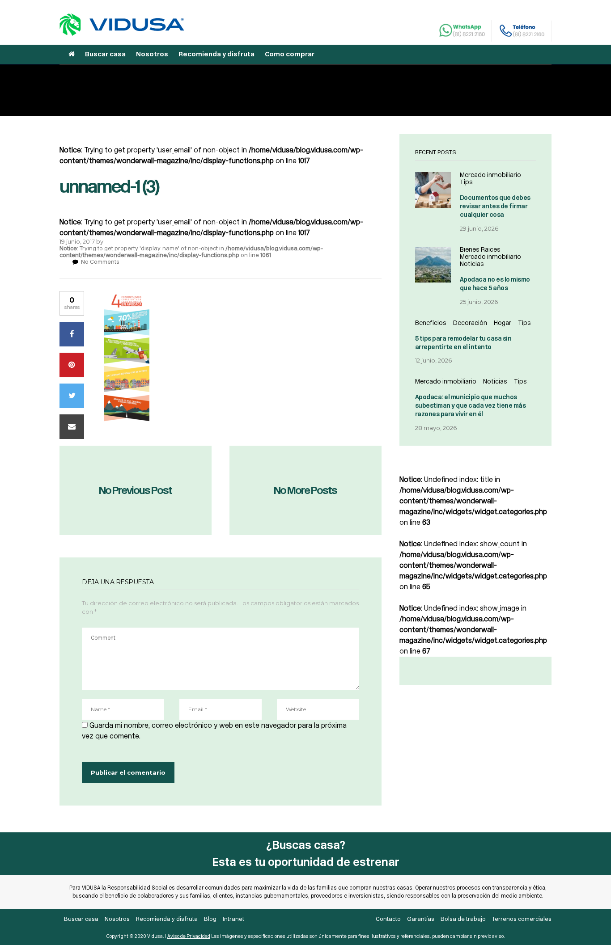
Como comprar (289, 54)
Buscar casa (105, 54)
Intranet (233, 918)
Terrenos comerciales (522, 918)
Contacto (388, 918)
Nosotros (152, 54)
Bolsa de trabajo (463, 918)
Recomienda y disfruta (216, 54)
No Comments (100, 261)
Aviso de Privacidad (188, 936)
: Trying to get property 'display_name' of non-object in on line (191, 251)
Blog (210, 918)
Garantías (420, 918)
